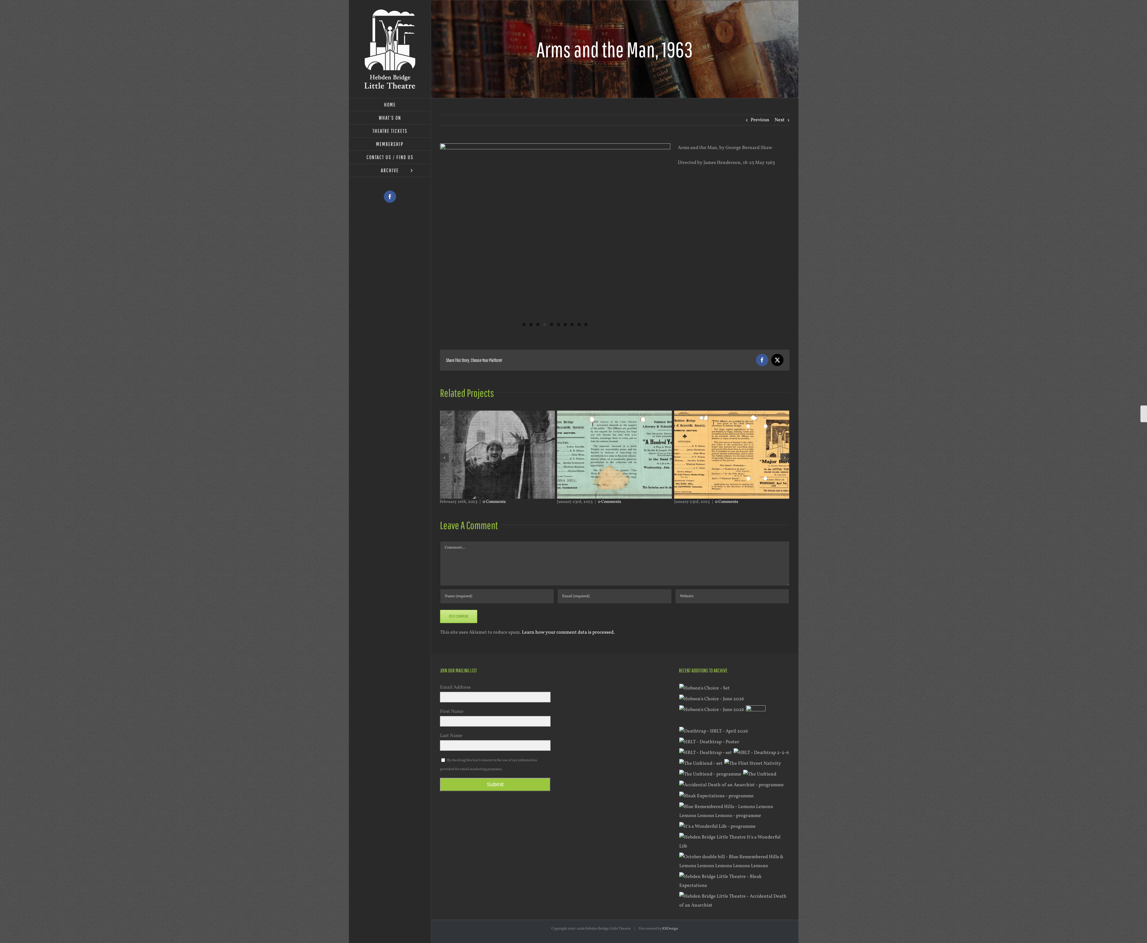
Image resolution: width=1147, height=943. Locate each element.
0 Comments (492, 502)
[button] (444, 457)
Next (780, 120)
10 (586, 324)
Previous (760, 120)
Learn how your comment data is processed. (568, 632)
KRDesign (670, 928)
